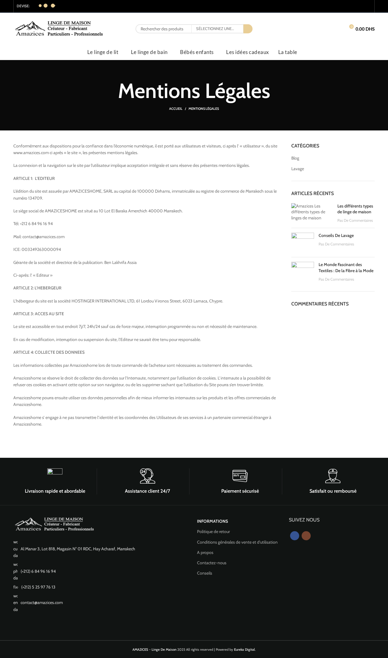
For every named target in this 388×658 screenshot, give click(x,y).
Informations (212, 521)
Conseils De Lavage (336, 235)
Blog (295, 158)
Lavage (297, 168)
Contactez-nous (211, 562)
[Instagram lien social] (367, 6)
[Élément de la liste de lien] (102, 548)
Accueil (175, 108)
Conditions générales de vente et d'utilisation (237, 542)
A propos (205, 552)
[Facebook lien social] (359, 6)
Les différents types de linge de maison (355, 209)
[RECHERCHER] (248, 28)
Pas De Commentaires (355, 220)
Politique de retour (213, 531)
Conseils (204, 573)
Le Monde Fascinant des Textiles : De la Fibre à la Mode (346, 267)
